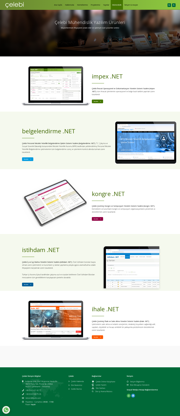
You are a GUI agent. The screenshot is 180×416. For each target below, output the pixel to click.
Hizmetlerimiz (82, 5)
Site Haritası (100, 388)
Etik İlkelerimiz (76, 385)
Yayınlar (106, 5)
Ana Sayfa (58, 5)
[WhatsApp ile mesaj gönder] (6, 410)
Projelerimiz (95, 5)
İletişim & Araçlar (131, 5)
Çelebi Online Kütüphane (105, 381)
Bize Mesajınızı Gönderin (139, 385)
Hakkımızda (69, 5)
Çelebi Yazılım (101, 385)
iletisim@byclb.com (33, 398)
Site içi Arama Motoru (103, 391)
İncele (96, 101)
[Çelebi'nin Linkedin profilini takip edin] (133, 396)
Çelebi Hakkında (77, 381)
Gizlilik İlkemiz (76, 389)
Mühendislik (116, 5)
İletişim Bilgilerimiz (137, 381)
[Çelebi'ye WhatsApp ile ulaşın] (129, 396)
